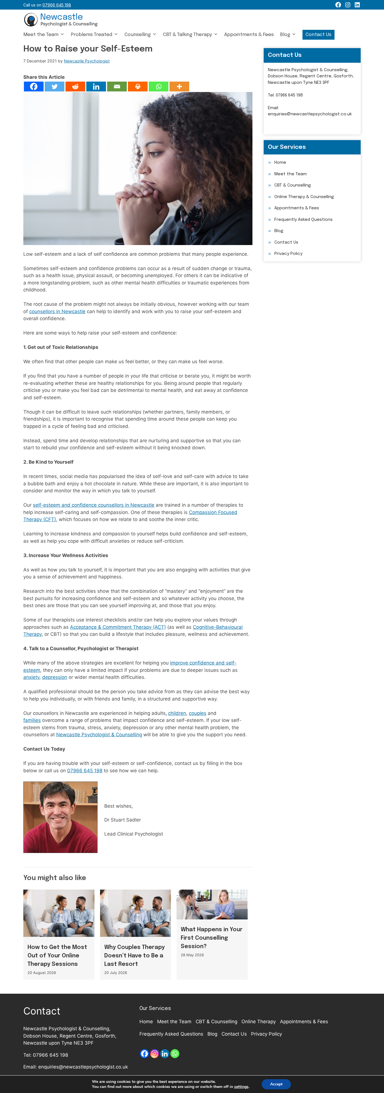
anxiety (31, 677)
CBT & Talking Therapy (187, 34)
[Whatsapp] (158, 86)
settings (241, 1086)
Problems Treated (91, 34)
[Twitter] (54, 86)
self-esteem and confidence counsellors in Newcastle (93, 505)
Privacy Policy (288, 254)
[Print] (138, 86)
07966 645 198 (84, 770)
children (177, 713)
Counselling (138, 34)
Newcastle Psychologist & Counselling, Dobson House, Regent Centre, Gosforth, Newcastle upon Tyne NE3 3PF (311, 76)
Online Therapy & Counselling (304, 197)
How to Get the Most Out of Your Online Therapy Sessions (57, 955)
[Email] (117, 86)
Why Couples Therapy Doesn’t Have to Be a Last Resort (134, 955)
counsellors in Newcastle (57, 311)
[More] (179, 86)
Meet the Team (40, 34)
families (32, 720)
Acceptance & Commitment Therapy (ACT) (118, 627)
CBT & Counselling (292, 185)
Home (280, 162)
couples (197, 713)
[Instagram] (154, 1053)
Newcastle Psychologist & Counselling (99, 734)
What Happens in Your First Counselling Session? (212, 938)
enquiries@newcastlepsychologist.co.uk (310, 114)
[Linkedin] (96, 86)
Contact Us (318, 34)
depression (54, 677)
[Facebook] (34, 86)
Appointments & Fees (249, 34)
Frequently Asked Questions (303, 219)
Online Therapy (258, 1021)
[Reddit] (75, 86)
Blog (285, 34)
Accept (276, 1084)
